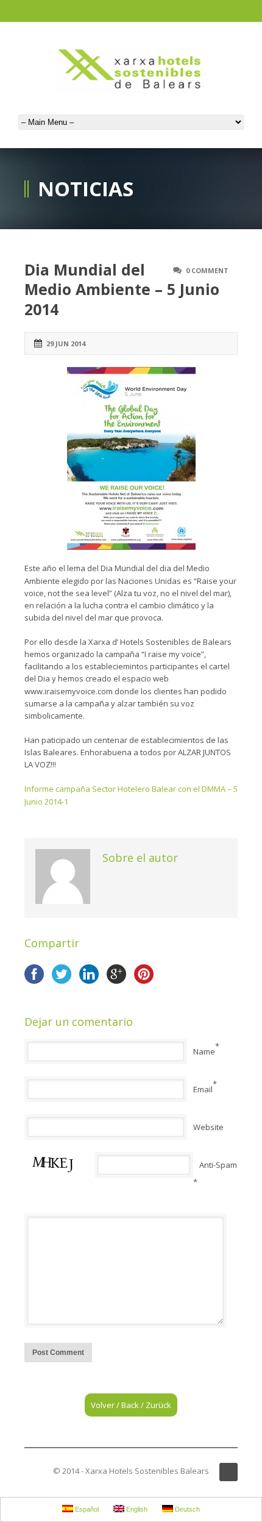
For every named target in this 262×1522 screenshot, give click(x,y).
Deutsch (186, 1509)
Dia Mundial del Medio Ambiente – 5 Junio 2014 (121, 289)
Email (203, 1089)
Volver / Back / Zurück (131, 1404)
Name (204, 1051)
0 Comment (207, 270)
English (135, 1509)
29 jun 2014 (65, 343)
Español (86, 1509)
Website (208, 1127)
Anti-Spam (218, 1164)
